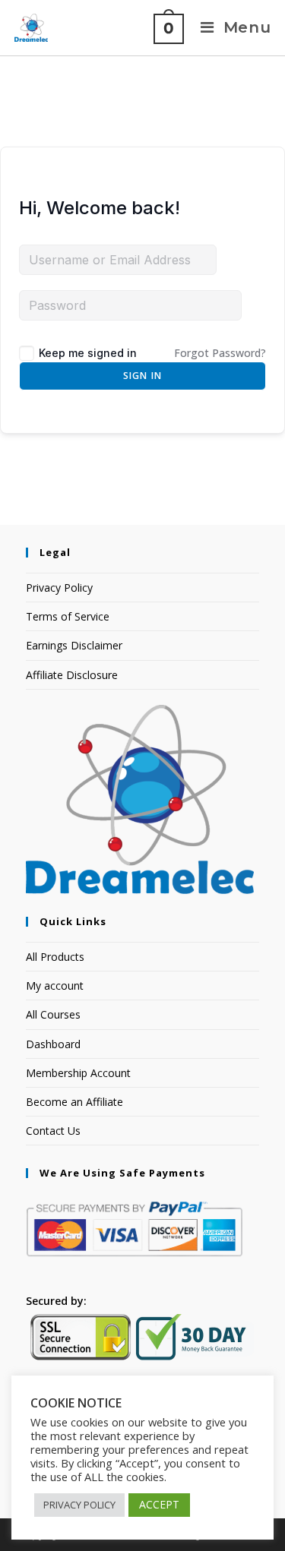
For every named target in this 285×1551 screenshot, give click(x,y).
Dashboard (53, 1044)
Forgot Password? (220, 353)
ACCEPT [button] (159, 1504)
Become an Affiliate (74, 1102)
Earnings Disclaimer (74, 645)
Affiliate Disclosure (72, 675)
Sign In (142, 375)
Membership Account (78, 1073)
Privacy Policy (59, 587)
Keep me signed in (88, 352)
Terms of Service (67, 616)
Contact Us (53, 1130)
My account (55, 985)
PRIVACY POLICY (79, 1505)
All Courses (53, 1014)
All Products (55, 956)
